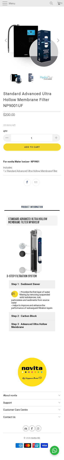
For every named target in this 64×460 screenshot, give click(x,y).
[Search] (52, 3)
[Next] (58, 40)
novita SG (35, 438)
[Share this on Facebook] (27, 182)
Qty (5, 131)
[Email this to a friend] (36, 182)
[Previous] (6, 40)
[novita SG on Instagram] (38, 428)
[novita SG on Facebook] (32, 428)
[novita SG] (32, 3)
